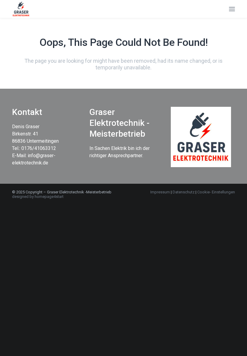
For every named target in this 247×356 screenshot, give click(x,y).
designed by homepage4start (38, 196)
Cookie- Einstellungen (216, 192)
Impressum (160, 192)
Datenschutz (184, 192)
